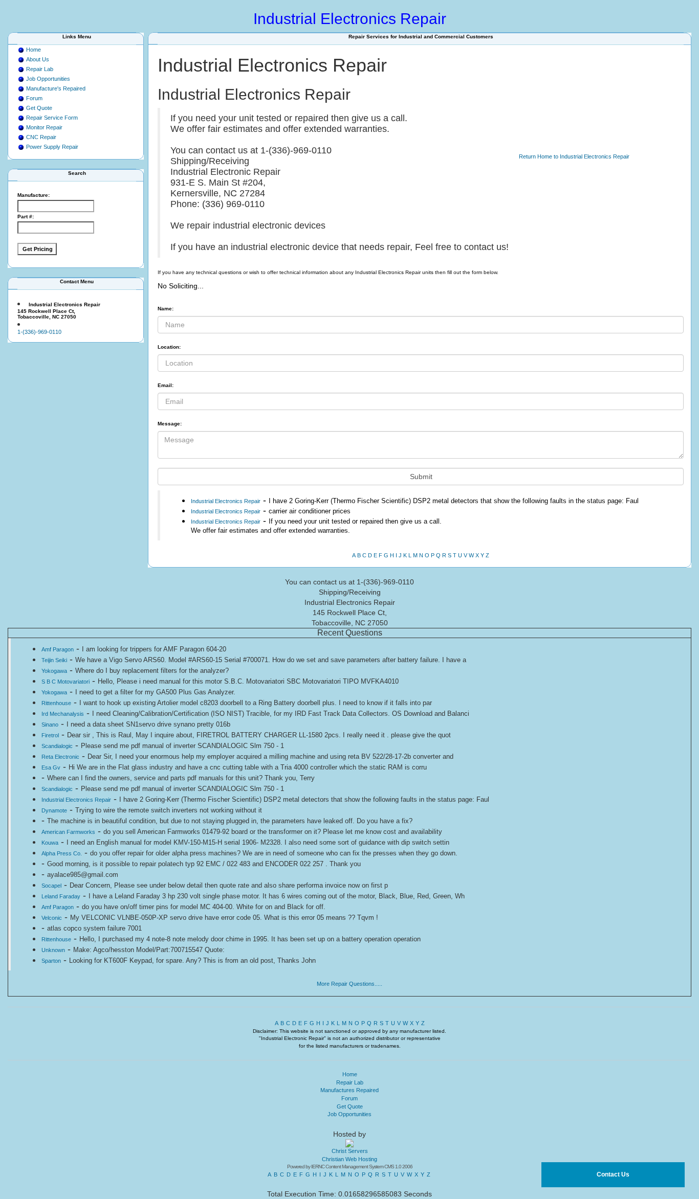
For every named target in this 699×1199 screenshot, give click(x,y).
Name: (165, 308)
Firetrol (50, 735)
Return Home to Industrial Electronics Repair (574, 156)
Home (33, 50)
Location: (169, 347)
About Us (37, 59)
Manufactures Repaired (349, 1090)
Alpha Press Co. (61, 853)
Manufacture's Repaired (55, 88)
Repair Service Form (52, 118)
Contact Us (613, 1174)
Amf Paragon (57, 649)
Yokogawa (54, 671)
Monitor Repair (44, 127)
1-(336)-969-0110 (39, 332)
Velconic (51, 918)
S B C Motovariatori (65, 681)
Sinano (49, 724)
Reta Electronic (60, 757)
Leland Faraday (60, 896)
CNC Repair (41, 137)
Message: (170, 423)
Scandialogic (57, 746)
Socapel (51, 886)
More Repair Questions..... (349, 984)
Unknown (53, 950)
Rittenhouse (56, 703)
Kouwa (49, 843)
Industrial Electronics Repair (225, 501)
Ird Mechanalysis (62, 714)
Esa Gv (50, 767)
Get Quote (39, 108)
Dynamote (54, 810)
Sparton (51, 961)
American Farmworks (68, 832)
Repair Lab (39, 69)
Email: (165, 385)
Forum (34, 98)
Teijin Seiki (54, 660)
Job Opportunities (48, 79)
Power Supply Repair (52, 147)
